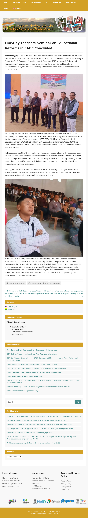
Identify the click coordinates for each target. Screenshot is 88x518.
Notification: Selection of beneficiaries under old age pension (29, 432)
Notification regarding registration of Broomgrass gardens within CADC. (33, 443)
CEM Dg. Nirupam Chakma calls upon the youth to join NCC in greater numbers (36, 368)
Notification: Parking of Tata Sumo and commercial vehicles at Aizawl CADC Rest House (40, 424)
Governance (36, 3)
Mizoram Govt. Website (40, 478)
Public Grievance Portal (10, 486)
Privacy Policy (66, 484)
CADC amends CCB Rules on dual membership (24, 376)
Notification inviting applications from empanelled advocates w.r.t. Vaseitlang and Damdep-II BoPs (63, 293)
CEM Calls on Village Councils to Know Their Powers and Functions (32, 354)
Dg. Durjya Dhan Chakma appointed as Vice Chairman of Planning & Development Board (40, 428)
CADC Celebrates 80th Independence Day (22, 391)
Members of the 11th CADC (42, 489)
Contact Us (65, 489)
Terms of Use (66, 481)
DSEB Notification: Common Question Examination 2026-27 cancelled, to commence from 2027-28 (44, 416)
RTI (47, 3)
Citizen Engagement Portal (12, 483)
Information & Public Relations (38, 283)
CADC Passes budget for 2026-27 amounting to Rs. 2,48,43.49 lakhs (32, 364)
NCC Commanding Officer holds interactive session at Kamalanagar (32, 350)
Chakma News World (10, 478)
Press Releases (55, 283)
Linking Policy (66, 486)
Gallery (6, 8)
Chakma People (19, 3)
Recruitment (71, 3)
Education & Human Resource (15, 283)
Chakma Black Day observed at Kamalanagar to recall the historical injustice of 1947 (38, 387)
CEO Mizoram (37, 486)
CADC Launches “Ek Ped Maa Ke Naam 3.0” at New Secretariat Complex (34, 372)
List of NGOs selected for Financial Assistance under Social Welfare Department (36, 420)
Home (6, 3)
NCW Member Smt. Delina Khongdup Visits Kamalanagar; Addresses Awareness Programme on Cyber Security (24, 293)
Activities (57, 3)
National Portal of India (11, 481)
